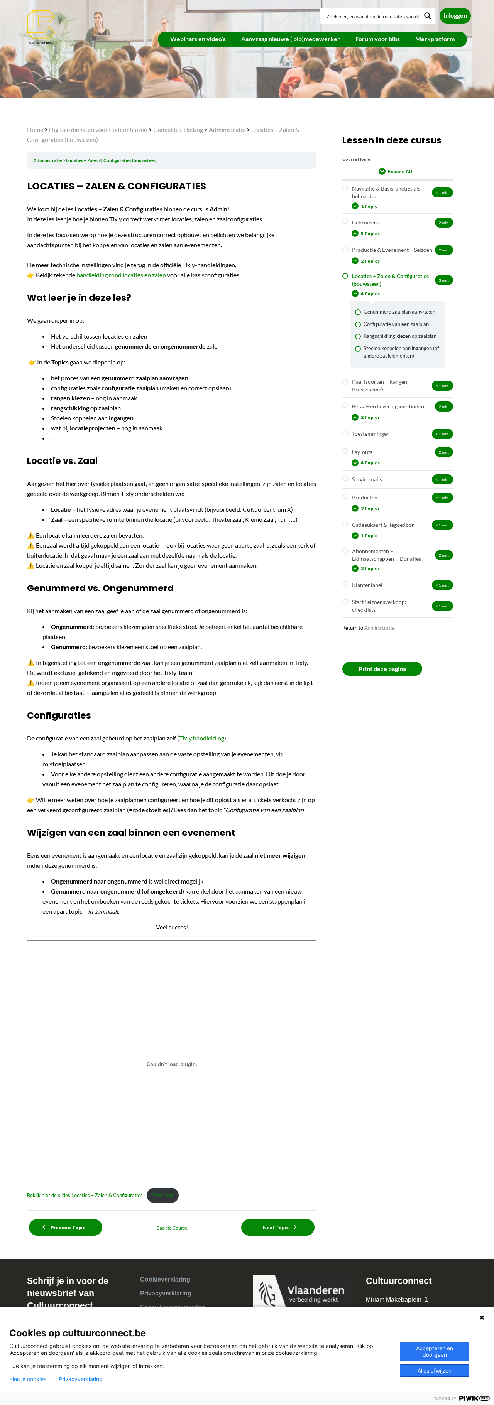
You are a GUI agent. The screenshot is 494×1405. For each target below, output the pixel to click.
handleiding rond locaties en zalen (120, 274)
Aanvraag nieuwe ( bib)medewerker (290, 38)
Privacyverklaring (165, 1293)
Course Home (356, 159)
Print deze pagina (382, 668)
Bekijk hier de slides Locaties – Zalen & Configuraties (85, 1195)
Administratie (48, 160)
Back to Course (172, 1228)
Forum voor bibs (377, 38)
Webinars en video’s (198, 38)
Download (162, 1195)
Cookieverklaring (165, 1279)
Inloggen (455, 15)
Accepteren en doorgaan (434, 1351)
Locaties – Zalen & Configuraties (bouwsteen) (112, 160)
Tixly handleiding (201, 738)
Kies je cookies (27, 1379)
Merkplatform (435, 38)
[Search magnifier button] (427, 15)
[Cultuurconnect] (41, 26)
